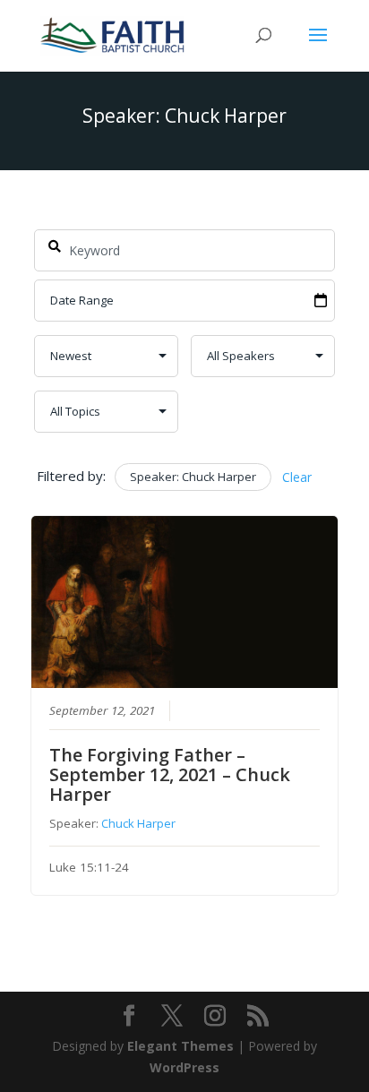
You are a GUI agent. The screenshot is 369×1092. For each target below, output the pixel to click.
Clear (297, 477)
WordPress (184, 1067)
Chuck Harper (138, 823)
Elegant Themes (180, 1045)
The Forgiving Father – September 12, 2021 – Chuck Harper (169, 774)
